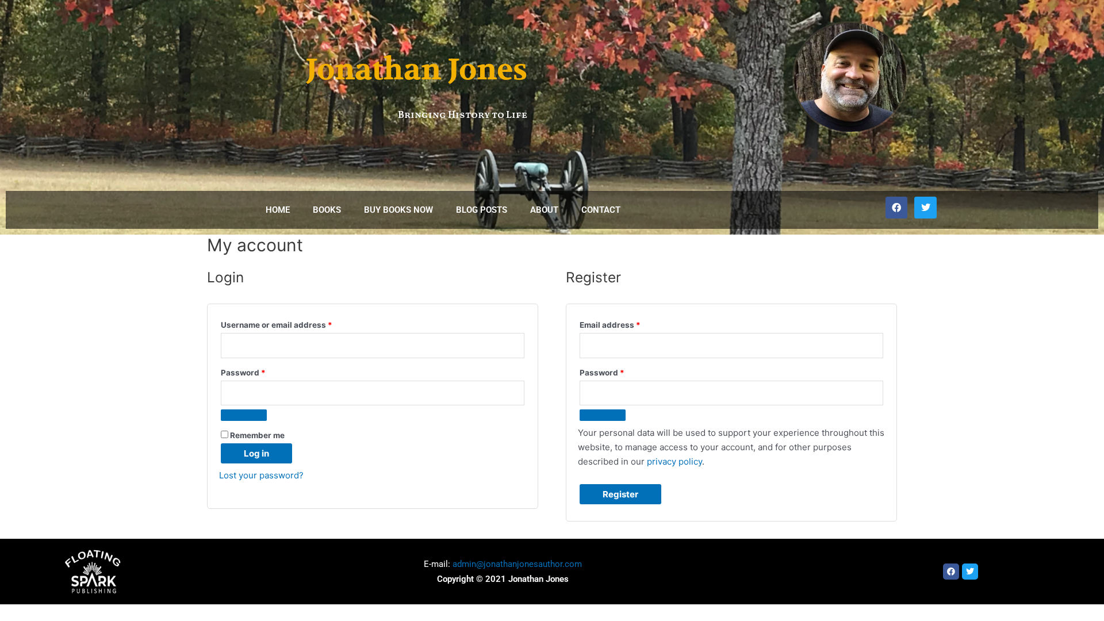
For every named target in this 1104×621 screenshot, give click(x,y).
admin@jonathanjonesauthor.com (517, 564)
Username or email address (294, 323)
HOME (278, 210)
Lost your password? (261, 475)
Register (620, 494)
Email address (627, 323)
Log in (256, 453)
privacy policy (674, 461)
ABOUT (544, 210)
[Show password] (244, 415)
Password (260, 371)
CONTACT (600, 210)
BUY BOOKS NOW (398, 210)
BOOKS (327, 210)
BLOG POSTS (481, 210)
